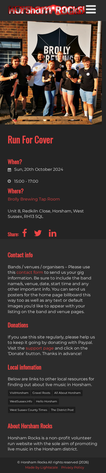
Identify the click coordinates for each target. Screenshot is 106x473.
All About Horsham (67, 393)
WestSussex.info (21, 401)
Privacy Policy (72, 467)
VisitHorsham (19, 393)
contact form (29, 272)
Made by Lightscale (41, 467)
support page (40, 348)
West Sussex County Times (28, 410)
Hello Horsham (46, 401)
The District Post (62, 410)
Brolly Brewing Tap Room (34, 199)
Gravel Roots (41, 393)
